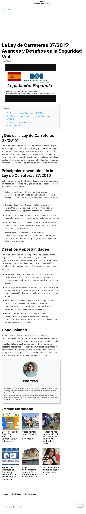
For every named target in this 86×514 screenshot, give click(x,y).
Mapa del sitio (9, 494)
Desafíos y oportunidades (19, 122)
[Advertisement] (43, 26)
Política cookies (21, 494)
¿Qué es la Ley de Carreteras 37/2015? (25, 113)
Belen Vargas (30, 380)
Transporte (6, 10)
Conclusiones (14, 125)
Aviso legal (32, 494)
